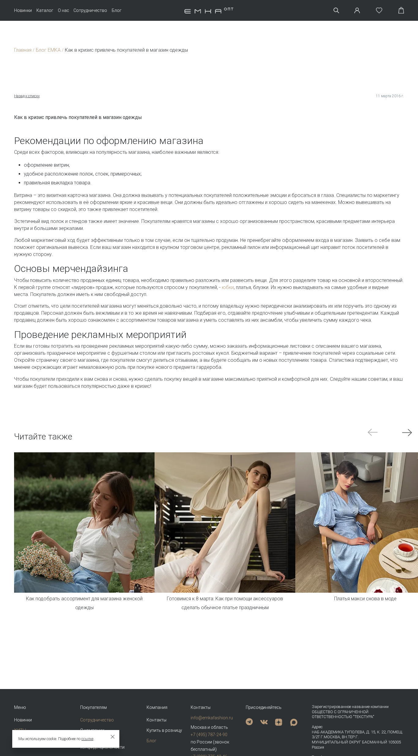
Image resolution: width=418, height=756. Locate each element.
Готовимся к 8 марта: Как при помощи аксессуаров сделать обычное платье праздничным (225, 603)
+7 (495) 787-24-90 (209, 734)
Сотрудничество (90, 10)
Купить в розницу (164, 730)
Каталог (44, 10)
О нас (63, 10)
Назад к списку (27, 96)
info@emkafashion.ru (212, 717)
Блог (116, 10)
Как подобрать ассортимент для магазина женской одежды (84, 603)
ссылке (87, 739)
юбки (228, 287)
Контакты (156, 719)
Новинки (23, 10)
